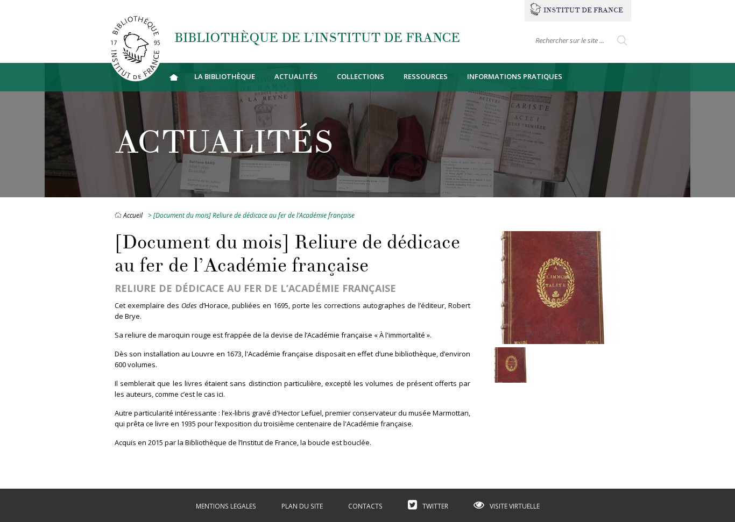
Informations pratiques (514, 76)
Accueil (174, 77)
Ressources (426, 76)
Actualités (295, 76)
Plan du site (302, 506)
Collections (360, 76)
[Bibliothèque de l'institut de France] (135, 47)
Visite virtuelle (515, 506)
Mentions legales (226, 506)
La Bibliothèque (224, 76)
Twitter (435, 506)
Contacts (365, 506)
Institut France (583, 10)
